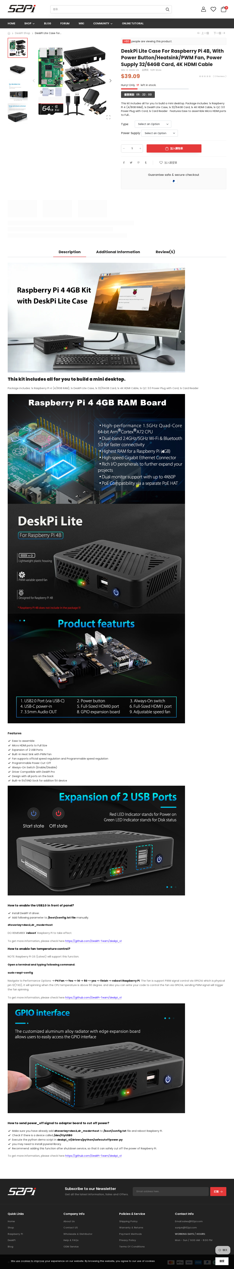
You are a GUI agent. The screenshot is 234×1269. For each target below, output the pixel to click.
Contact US (70, 1227)
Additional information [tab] (118, 251)
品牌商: (146, 70)
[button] (110, 80)
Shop (11, 1227)
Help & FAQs (70, 1240)
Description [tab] (70, 251)
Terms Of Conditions (132, 1246)
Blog (10, 1246)
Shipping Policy (128, 1221)
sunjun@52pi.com (186, 1227)
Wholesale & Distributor (77, 1234)
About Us (69, 1221)
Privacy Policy (127, 1240)
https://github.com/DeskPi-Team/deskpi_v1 (93, 941)
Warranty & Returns (131, 1227)
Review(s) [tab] (165, 251)
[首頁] (9, 33)
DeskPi (11, 1240)
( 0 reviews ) (219, 76)
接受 (222, 1261)
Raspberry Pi (15, 1234)
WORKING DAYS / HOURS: (190, 1234)
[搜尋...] (167, 9)
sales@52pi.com (192, 1221)
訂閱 (216, 1191)
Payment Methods (130, 1234)
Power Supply (130, 133)
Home (11, 1221)
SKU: (124, 70)
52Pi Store (155, 70)
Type (125, 124)
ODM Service (71, 1246)
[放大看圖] (108, 117)
